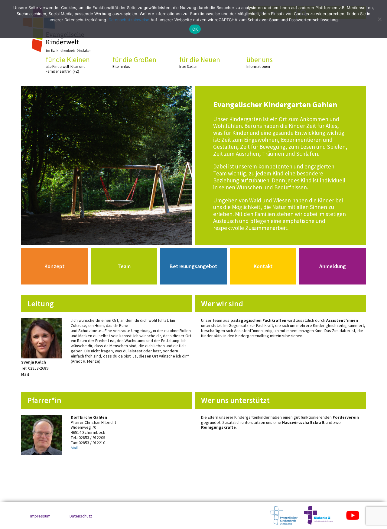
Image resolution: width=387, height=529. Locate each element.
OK (195, 29)
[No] (379, 19)
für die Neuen (199, 62)
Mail (25, 374)
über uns (259, 62)
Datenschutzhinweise (129, 19)
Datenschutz (81, 516)
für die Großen (134, 62)
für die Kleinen (68, 64)
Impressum (40, 516)
